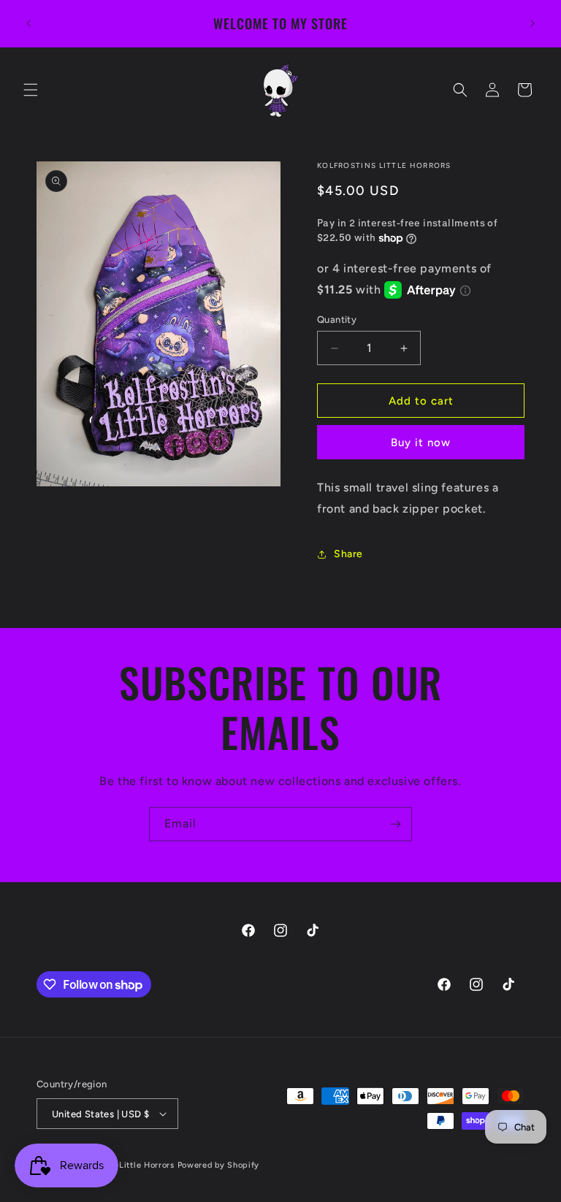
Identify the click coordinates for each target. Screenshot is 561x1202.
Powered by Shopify (219, 1165)
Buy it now (421, 442)
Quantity (336, 319)
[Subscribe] (395, 824)
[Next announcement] (532, 23)
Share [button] (348, 554)
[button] (31, 90)
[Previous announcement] (28, 23)
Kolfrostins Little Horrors (123, 1165)
